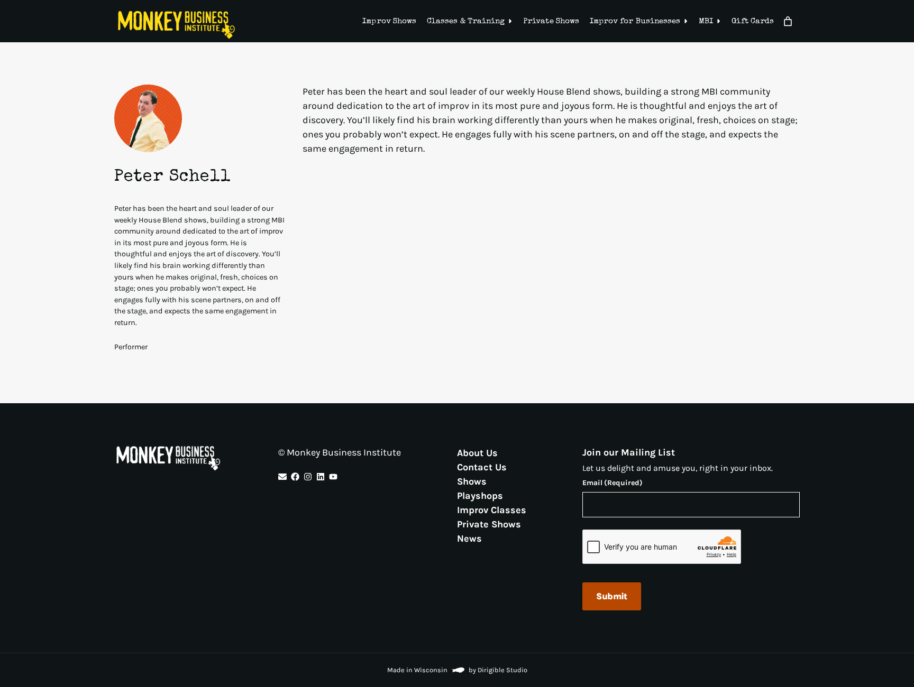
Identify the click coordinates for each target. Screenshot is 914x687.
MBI (706, 21)
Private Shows (551, 21)
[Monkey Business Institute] (176, 25)
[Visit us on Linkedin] (320, 476)
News (469, 538)
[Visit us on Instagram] (308, 476)
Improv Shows (389, 21)
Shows (472, 481)
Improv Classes (491, 509)
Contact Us (482, 466)
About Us (477, 452)
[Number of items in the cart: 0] (788, 21)
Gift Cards (753, 21)
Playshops (480, 495)
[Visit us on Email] (282, 476)
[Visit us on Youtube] (333, 476)
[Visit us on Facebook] (295, 476)
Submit (611, 596)
